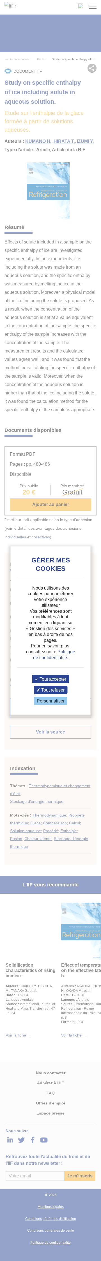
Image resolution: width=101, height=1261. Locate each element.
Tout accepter (52, 678)
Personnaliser (51, 701)
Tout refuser (52, 690)
